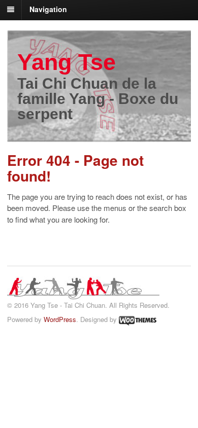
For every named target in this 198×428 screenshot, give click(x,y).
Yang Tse (66, 62)
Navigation (48, 9)
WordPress (60, 319)
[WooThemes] (137, 319)
